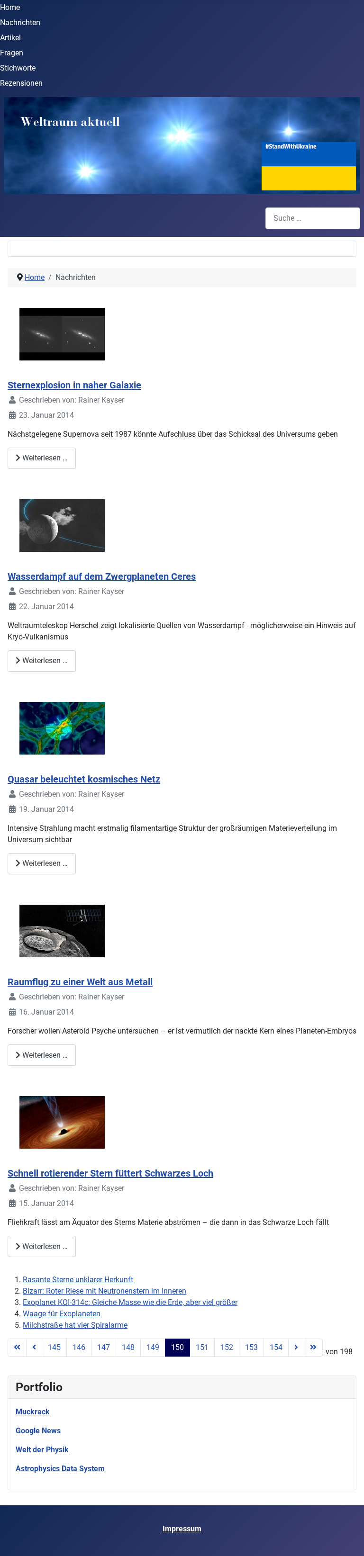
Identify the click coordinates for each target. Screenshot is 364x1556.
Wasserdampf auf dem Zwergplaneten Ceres (102, 576)
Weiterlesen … (44, 457)
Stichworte (18, 67)
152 (226, 1347)
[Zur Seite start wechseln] (17, 1348)
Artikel (10, 37)
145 (54, 1347)
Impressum (182, 1528)
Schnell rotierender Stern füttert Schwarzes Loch (110, 1173)
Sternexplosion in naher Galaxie (74, 385)
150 (177, 1347)
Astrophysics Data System (60, 1468)
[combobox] (312, 218)
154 (276, 1347)
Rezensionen (21, 83)
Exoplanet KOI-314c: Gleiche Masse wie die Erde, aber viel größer (130, 1302)
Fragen (11, 52)
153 (251, 1347)
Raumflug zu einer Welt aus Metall (80, 982)
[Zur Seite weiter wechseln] (296, 1348)
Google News (38, 1430)
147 (103, 1347)
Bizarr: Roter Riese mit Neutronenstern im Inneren (104, 1290)
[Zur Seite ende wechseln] (313, 1348)
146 (79, 1347)
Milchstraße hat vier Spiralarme (75, 1325)
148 (128, 1347)
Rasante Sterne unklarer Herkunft (78, 1279)
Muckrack (33, 1411)
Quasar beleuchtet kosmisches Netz (84, 779)
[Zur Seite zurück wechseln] (34, 1348)
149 (152, 1347)
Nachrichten (20, 22)
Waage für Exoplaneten (61, 1313)
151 (202, 1347)
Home (10, 7)
